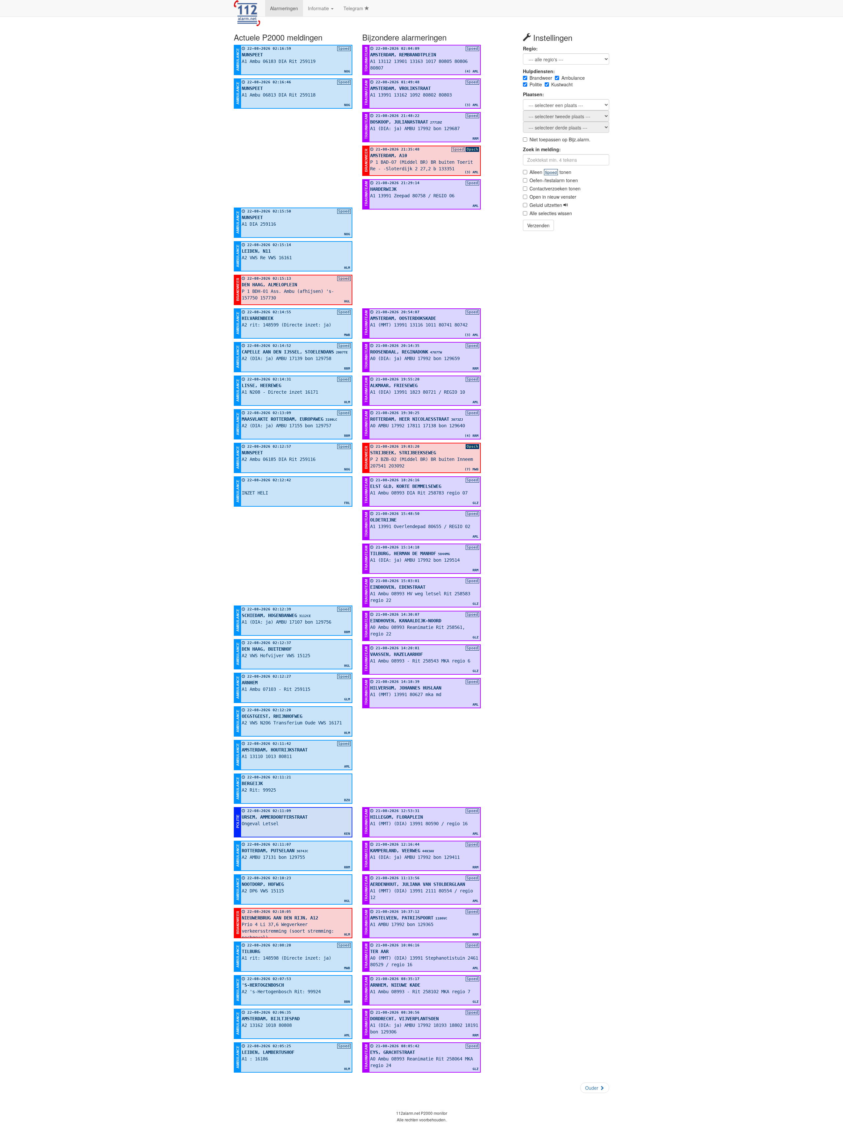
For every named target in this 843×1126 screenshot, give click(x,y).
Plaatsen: (533, 94)
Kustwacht (562, 84)
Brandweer (541, 77)
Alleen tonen (550, 172)
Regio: (530, 48)
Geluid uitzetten (546, 205)
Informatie (319, 8)
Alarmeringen (284, 8)
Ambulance (573, 77)
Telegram (354, 8)
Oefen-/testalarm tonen (554, 180)
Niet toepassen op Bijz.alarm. (560, 139)
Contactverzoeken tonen (555, 188)
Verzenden (538, 225)
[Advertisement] (293, 158)
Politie (536, 84)
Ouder (592, 1087)
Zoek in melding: (542, 149)
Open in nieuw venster (553, 196)
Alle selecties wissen (551, 213)
